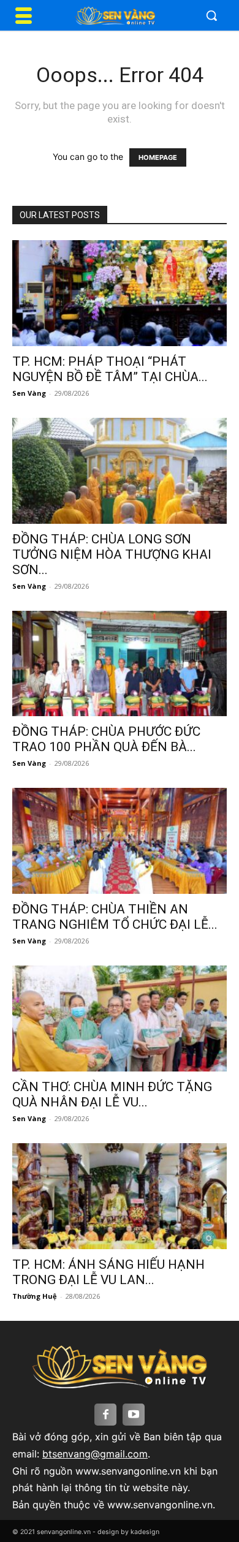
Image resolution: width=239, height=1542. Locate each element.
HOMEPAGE (157, 157)
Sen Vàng (29, 393)
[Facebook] (105, 1415)
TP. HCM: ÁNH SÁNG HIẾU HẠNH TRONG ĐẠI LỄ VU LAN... (108, 1272)
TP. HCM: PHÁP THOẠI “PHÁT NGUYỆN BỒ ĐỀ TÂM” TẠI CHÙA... (110, 369)
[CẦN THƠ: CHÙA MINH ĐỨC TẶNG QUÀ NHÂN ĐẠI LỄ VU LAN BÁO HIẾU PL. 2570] (119, 1018)
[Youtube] (134, 1415)
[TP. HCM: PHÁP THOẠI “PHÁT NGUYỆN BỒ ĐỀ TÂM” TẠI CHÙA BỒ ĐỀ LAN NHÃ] (119, 293)
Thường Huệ (34, 1296)
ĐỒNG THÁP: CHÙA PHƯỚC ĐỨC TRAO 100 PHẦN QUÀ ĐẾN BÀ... (106, 739)
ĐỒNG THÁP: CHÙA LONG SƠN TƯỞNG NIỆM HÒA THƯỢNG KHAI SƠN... (111, 554)
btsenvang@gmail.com (95, 1454)
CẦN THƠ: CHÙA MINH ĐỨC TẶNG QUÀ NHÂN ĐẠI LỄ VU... (112, 1094)
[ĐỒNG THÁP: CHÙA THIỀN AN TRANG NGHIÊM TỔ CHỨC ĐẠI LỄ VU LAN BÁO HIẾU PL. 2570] (119, 841)
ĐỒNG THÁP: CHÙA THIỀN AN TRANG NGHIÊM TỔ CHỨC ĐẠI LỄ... (115, 917)
